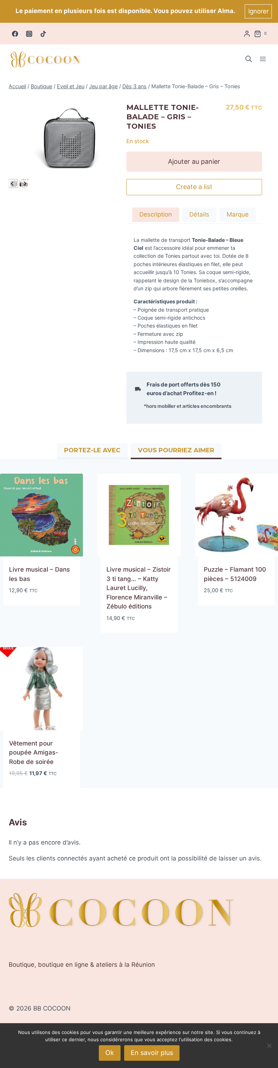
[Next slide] (25, 183)
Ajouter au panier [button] (36, 612)
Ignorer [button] (258, 11)
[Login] (246, 33)
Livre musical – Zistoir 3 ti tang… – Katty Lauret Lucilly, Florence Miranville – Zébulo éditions (138, 588)
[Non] (269, 1045)
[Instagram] (29, 33)
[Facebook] (15, 33)
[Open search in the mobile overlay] (248, 59)
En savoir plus (152, 1052)
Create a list (194, 187)
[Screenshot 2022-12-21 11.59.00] (67, 140)
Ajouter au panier (194, 161)
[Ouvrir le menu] (262, 59)
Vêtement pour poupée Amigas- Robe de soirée (33, 752)
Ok (109, 1052)
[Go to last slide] (12, 183)
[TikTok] (43, 33)
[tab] (155, 215)
